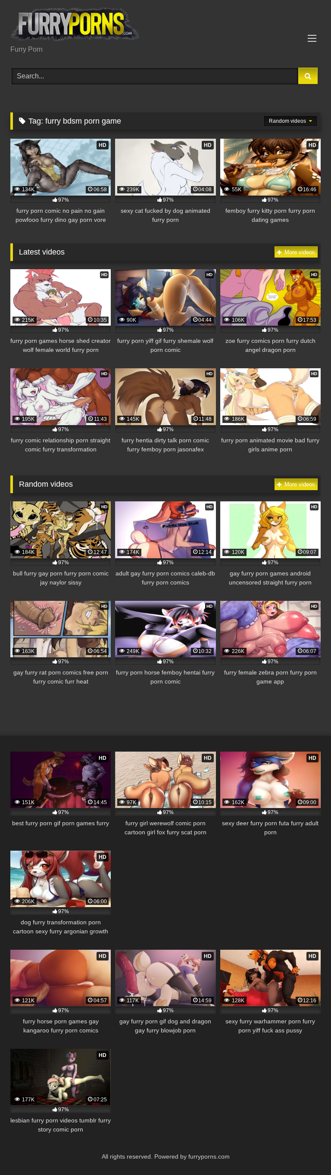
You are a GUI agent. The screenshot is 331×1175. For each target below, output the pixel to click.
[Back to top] (304, 1149)
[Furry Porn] (165, 25)
